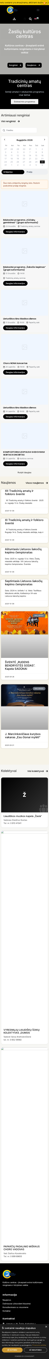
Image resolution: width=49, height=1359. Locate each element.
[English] (35, 18)
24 (5, 162)
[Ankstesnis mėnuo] (4, 140)
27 (5, 149)
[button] (38, 10)
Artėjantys (8, 172)
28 (11, 149)
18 (12, 158)
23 (42, 158)
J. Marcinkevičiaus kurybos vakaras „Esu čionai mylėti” (23, 735)
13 (24, 155)
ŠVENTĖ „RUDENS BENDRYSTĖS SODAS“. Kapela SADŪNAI (20, 665)
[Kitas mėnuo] (44, 140)
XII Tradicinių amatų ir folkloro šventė (19, 492)
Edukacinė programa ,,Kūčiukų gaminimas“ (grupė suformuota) (20, 221)
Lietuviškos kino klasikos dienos (19, 318)
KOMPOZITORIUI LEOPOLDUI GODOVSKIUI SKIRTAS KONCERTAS (24, 453)
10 (6, 155)
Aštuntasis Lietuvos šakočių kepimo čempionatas (23, 551)
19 (18, 158)
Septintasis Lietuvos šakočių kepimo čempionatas (23, 582)
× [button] (46, 1327)
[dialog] (24, 1341)
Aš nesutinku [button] (35, 1350)
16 (42, 155)
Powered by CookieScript (24, 1356)
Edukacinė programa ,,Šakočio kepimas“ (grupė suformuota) (24, 268)
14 (30, 155)
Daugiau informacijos (15, 232)
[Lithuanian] (38, 18)
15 (36, 155)
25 (11, 162)
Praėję (29, 172)
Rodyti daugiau (24, 472)
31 (30, 149)
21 (30, 158)
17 (6, 158)
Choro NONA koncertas (15, 363)
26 (18, 162)
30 (24, 149)
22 (36, 158)
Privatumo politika (39, 1345)
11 (12, 155)
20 (24, 158)
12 (18, 155)
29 (18, 149)
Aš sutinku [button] (12, 1350)
